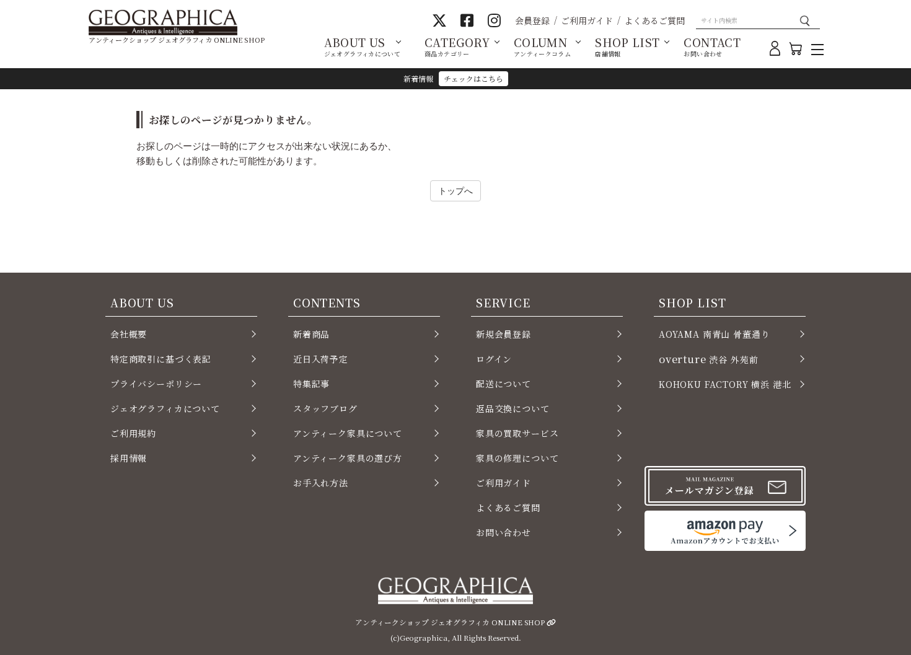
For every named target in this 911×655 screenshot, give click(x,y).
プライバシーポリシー (156, 383)
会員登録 (532, 20)
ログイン (494, 359)
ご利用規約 (133, 433)
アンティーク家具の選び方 (347, 458)
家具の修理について (517, 458)
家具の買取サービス (517, 433)
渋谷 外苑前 (708, 358)
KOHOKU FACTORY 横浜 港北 (725, 384)
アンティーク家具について (347, 433)
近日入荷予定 (320, 359)
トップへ (455, 190)
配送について (503, 383)
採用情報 (128, 458)
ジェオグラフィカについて (165, 408)
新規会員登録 (503, 334)
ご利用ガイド (587, 20)
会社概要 (128, 334)
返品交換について (513, 408)
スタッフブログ (325, 408)
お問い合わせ (503, 532)
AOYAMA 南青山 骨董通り (714, 334)
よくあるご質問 (654, 20)
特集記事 (311, 383)
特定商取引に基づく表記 (160, 359)
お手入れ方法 (320, 483)
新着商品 (311, 334)
